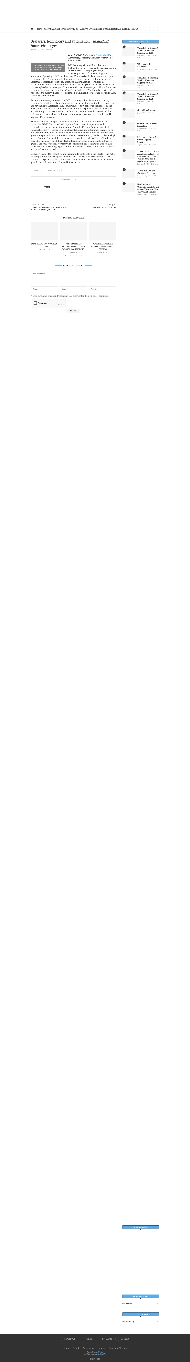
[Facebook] (145, 29)
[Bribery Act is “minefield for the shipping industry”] (128, 140)
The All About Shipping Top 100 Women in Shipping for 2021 (147, 96)
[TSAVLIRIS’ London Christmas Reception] (128, 173)
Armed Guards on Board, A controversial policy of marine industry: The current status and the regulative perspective (148, 156)
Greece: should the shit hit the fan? (147, 124)
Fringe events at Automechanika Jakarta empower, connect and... (73, 246)
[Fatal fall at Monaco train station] (44, 231)
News (39, 29)
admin (47, 187)
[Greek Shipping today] (128, 113)
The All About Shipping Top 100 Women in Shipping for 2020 (147, 80)
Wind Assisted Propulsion (143, 65)
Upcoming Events (118, 1348)
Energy (135, 29)
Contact (102, 1348)
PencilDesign (98, 1352)
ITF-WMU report (38, 170)
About (76, 1348)
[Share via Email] (86, 179)
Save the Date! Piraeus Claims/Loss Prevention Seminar (102, 246)
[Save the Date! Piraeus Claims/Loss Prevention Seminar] (102, 231)
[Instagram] (153, 29)
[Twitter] (149, 29)
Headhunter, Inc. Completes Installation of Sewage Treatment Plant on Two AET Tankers (148, 188)
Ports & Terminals (112, 29)
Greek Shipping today (146, 110)
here (57, 149)
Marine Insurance (69, 29)
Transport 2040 (102, 55)
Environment (95, 29)
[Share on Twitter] (82, 179)
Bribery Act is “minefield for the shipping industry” (148, 139)
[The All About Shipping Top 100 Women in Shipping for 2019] (128, 51)
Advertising (88, 1348)
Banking (126, 29)
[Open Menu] (32, 29)
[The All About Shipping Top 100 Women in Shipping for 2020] (128, 81)
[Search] (141, 29)
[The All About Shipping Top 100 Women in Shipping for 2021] (128, 97)
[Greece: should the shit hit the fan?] (128, 126)
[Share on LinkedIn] (84, 179)
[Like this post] (77, 179)
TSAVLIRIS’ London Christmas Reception (146, 171)
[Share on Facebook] (79, 179)
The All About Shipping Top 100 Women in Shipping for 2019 (147, 50)
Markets (84, 29)
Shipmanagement (52, 29)
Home (66, 1348)
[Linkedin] (157, 29)
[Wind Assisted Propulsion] (128, 67)
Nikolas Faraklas (100, 1354)
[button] (34, 239)
